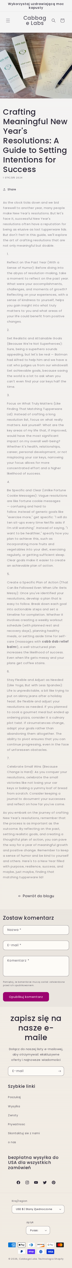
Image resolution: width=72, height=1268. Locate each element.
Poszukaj (14, 1097)
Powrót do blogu (38, 895)
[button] (8, 20)
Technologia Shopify (51, 1258)
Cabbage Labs (28, 1258)
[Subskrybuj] (59, 1071)
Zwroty (13, 1115)
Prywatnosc (16, 1124)
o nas (12, 1142)
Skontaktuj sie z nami (24, 1133)
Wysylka (14, 1106)
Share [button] (12, 189)
